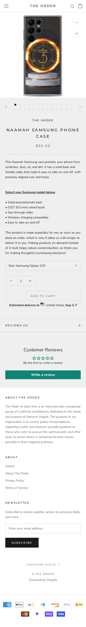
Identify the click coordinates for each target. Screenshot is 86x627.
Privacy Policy (14, 481)
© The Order (43, 573)
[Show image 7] (43, 105)
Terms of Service (16, 488)
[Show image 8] (48, 105)
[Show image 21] (48, 110)
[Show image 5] (34, 105)
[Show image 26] (71, 110)
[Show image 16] (25, 110)
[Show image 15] (20, 110)
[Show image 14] (15, 110)
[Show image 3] (25, 105)
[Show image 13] (71, 105)
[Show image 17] (29, 110)
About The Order (17, 473)
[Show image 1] (15, 105)
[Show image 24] (62, 110)
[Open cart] (80, 6)
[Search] (72, 6)
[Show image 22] (52, 110)
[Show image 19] (38, 110)
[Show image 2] (20, 105)
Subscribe (22, 542)
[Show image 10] (57, 105)
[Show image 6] (38, 105)
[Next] (80, 107)
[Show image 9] (52, 105)
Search (10, 466)
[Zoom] (76, 22)
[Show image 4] (29, 105)
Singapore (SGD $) (41, 564)
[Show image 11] (62, 105)
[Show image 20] (43, 110)
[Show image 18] (34, 110)
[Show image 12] (66, 105)
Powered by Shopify (43, 580)
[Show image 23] (57, 110)
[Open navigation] (6, 6)
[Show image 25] (66, 110)
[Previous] (6, 107)
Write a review (43, 374)
